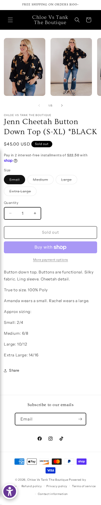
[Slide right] (62, 105)
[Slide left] (39, 105)
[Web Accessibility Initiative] (9, 491)
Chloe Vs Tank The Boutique (47, 479)
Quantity (11, 203)
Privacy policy (56, 486)
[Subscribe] (80, 419)
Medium (43, 180)
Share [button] (14, 370)
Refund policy (31, 486)
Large (69, 180)
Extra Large (23, 192)
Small (17, 180)
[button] (10, 20)
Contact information (53, 494)
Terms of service (84, 486)
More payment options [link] (50, 260)
